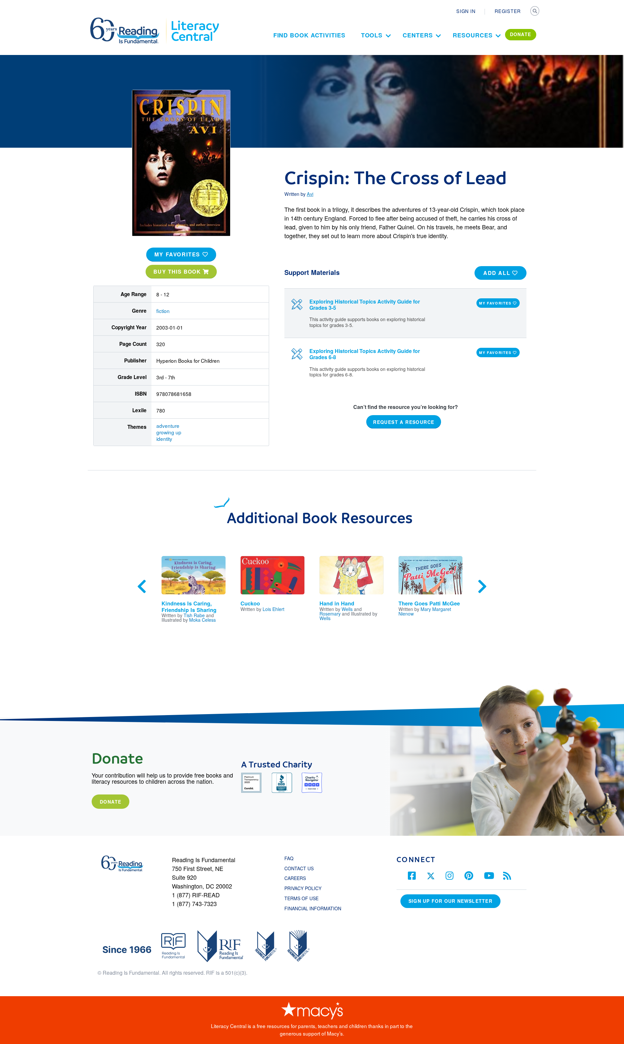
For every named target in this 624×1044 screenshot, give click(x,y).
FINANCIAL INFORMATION (312, 908)
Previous (142, 587)
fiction (163, 310)
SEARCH (535, 12)
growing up (168, 432)
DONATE (520, 34)
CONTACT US (301, 868)
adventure (167, 425)
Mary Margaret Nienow (424, 611)
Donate (110, 801)
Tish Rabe (194, 615)
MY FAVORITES (178, 254)
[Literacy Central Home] (195, 20)
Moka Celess (202, 620)
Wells (347, 609)
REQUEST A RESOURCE (403, 421)
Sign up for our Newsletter (450, 901)
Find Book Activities (309, 35)
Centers (418, 35)
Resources (472, 35)
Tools (372, 35)
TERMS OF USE (304, 898)
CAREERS (295, 878)
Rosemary (330, 613)
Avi (310, 194)
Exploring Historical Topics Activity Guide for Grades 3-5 (364, 304)
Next (482, 587)
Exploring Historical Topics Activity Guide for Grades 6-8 (364, 354)
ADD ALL (497, 273)
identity (164, 438)
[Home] (129, 20)
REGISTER (508, 11)
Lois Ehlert (273, 609)
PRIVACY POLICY (302, 888)
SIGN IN (465, 11)
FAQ (288, 858)
